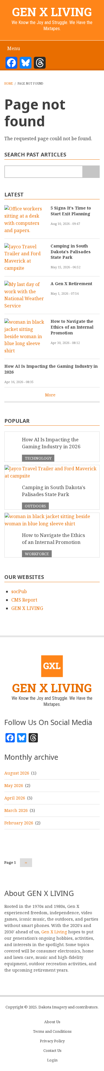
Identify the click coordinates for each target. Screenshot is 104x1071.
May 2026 (13, 785)
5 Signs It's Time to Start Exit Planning (71, 210)
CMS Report (24, 600)
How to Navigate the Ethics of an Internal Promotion (72, 327)
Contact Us (52, 1050)
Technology (38, 458)
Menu (13, 48)
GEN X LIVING (52, 11)
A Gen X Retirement (71, 283)
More (50, 395)
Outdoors (35, 506)
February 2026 (18, 823)
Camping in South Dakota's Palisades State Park (71, 251)
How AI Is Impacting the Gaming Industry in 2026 (51, 369)
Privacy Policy (52, 1041)
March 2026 (16, 810)
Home (8, 83)
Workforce (37, 553)
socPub (19, 591)
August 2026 (16, 773)
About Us (52, 1022)
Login (52, 1060)
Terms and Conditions (52, 1031)
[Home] (52, 666)
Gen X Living (54, 932)
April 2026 (14, 798)
